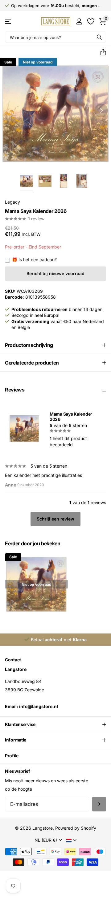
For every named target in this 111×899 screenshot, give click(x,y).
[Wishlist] (90, 21)
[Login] (79, 21)
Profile (11, 755)
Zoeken (99, 37)
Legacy (12, 202)
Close (55, 724)
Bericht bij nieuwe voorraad (55, 273)
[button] (101, 52)
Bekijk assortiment (8, 21)
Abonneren (99, 804)
